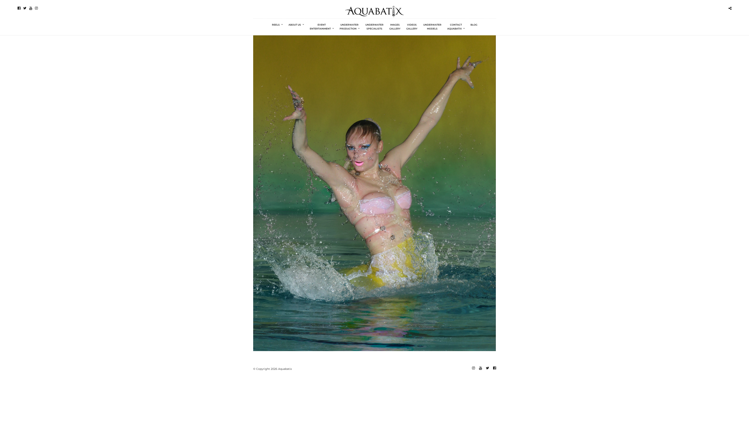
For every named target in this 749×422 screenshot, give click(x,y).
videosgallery (411, 26)
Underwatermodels (432, 26)
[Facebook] (19, 8)
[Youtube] (30, 8)
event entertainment (320, 26)
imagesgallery (394, 26)
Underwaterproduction (349, 26)
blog (473, 24)
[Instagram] (36, 8)
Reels (276, 24)
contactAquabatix (454, 26)
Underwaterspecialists (374, 26)
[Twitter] (25, 8)
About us (294, 24)
